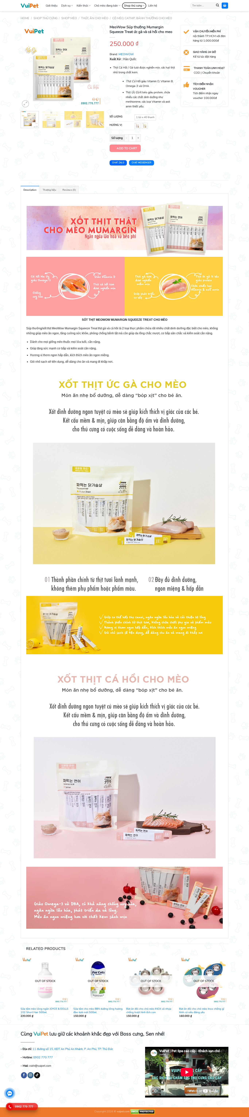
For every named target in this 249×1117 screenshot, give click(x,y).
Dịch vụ (66, 6)
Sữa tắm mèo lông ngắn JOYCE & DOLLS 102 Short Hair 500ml (44, 1010)
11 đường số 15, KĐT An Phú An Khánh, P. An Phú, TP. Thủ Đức (72, 1049)
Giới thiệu (51, 6)
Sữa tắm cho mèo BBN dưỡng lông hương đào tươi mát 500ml (97, 1010)
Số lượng (116, 117)
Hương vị (116, 125)
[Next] (97, 66)
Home (25, 18)
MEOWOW (126, 54)
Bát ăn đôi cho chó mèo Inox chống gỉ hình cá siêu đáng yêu (201, 1010)
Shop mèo (69, 18)
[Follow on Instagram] (31, 1075)
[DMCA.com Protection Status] (142, 1111)
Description (30, 190)
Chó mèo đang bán (106, 6)
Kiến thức (82, 6)
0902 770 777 (43, 1057)
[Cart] (225, 6)
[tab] (30, 190)
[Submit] (217, 6)
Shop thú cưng (133, 6)
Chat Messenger (141, 162)
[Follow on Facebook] (24, 1075)
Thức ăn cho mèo (94, 18)
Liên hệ (152, 6)
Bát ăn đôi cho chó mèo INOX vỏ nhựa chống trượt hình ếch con (148, 1010)
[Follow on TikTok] (37, 1075)
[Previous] (27, 66)
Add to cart (127, 148)
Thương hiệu (49, 190)
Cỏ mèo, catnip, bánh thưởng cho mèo (142, 18)
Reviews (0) (69, 190)
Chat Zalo (118, 162)
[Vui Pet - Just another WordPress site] (29, 5)
